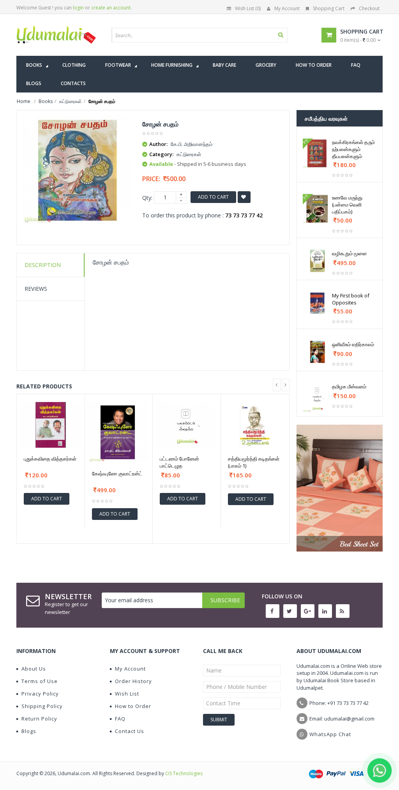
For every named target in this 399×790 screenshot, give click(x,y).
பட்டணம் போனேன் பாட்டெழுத (179, 462)
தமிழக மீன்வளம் (349, 386)
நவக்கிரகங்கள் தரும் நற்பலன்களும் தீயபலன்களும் (353, 149)
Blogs (28, 731)
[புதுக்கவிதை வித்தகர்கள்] (50, 425)
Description (43, 265)
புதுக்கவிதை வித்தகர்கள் (50, 458)
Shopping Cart (328, 8)
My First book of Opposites (350, 299)
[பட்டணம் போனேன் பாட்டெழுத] (186, 425)
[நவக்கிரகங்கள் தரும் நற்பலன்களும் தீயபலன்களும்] (317, 153)
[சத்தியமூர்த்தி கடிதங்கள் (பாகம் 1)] (255, 425)
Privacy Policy (40, 693)
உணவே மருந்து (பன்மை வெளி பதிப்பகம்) (347, 204)
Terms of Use (39, 681)
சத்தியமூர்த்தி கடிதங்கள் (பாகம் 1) (253, 462)
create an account (111, 7)
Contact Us (129, 731)
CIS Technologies (184, 773)
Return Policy (39, 718)
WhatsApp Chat (330, 734)
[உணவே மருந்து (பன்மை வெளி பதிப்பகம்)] (317, 209)
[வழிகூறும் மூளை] (317, 261)
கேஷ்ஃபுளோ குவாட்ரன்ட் (117, 473)
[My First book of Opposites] (317, 303)
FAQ (120, 718)
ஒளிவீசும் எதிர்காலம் (353, 344)
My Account (287, 8)
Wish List (127, 693)
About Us (33, 668)
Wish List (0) (248, 8)
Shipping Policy (42, 706)
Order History (133, 681)
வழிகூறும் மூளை (349, 253)
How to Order (133, 706)
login (78, 7)
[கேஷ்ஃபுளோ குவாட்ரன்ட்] (118, 432)
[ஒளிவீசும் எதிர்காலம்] (317, 352)
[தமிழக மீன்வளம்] (317, 398)
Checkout (369, 8)
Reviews (36, 288)
